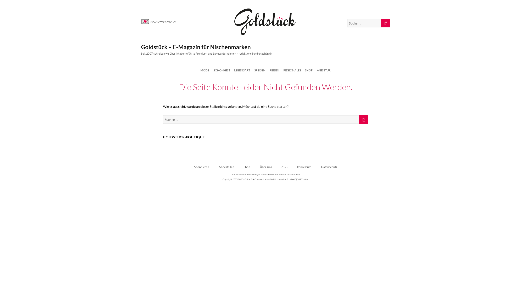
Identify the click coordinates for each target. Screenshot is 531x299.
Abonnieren (201, 167)
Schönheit (221, 70)
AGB (284, 167)
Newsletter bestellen (163, 22)
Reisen (274, 70)
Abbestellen (226, 167)
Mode (204, 70)
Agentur (324, 70)
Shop (309, 70)
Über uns (266, 167)
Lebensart (242, 70)
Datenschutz (329, 167)
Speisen (260, 70)
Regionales (292, 70)
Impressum (304, 167)
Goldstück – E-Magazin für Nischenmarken (196, 46)
